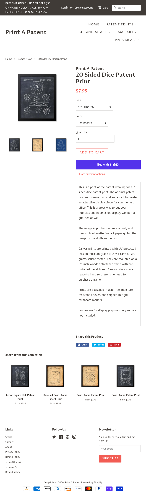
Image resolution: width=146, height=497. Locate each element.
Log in (65, 7)
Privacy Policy (12, 451)
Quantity (81, 132)
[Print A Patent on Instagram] (74, 437)
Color (79, 116)
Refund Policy (12, 456)
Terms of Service (14, 467)
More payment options (92, 174)
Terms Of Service (14, 462)
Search (8, 436)
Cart (105, 7)
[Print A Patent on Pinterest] (67, 437)
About (8, 446)
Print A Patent (26, 32)
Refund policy (12, 472)
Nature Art (126, 40)
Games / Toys (25, 59)
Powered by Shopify (91, 482)
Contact (9, 441)
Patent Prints (120, 24)
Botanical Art (93, 32)
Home (93, 24)
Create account (83, 7)
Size (78, 100)
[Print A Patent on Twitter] (54, 437)
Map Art (126, 32)
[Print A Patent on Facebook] (61, 437)
